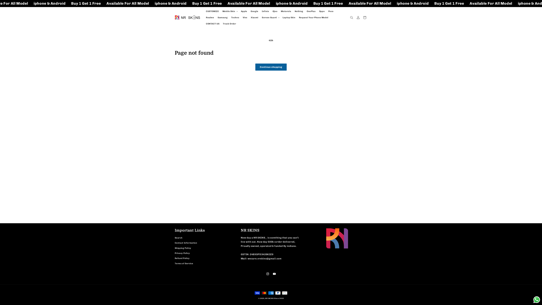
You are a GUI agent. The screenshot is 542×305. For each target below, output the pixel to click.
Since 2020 (279, 298)
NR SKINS (269, 298)
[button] (230, 11)
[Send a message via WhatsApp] (537, 300)
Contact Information (186, 243)
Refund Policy (182, 258)
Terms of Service (184, 263)
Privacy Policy (182, 253)
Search (179, 238)
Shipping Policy (183, 248)
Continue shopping (271, 67)
